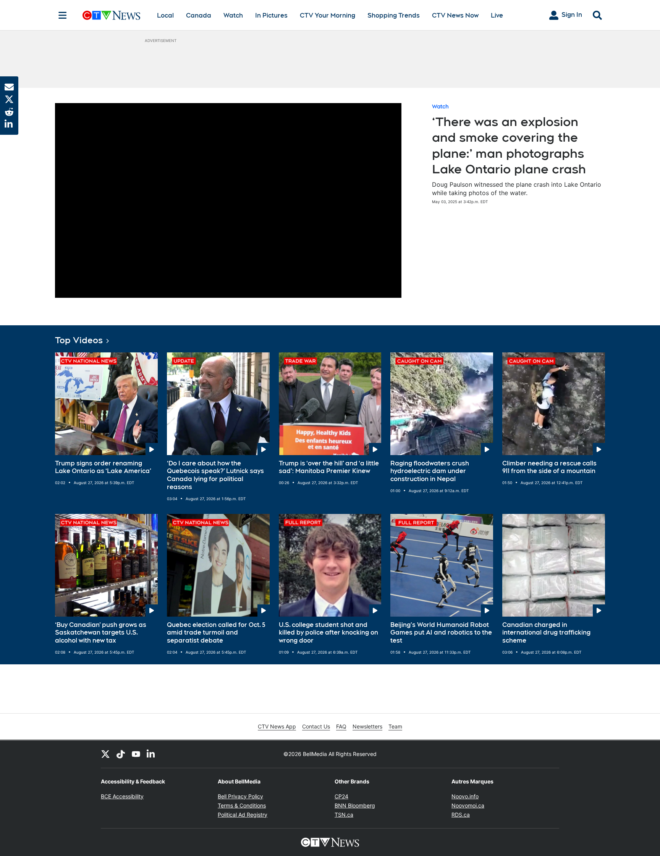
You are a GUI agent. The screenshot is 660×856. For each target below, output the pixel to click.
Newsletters (367, 726)
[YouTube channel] (136, 754)
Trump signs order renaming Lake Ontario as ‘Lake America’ (103, 467)
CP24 (341, 796)
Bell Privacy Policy (240, 796)
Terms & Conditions (242, 805)
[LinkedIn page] (151, 754)
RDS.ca (460, 814)
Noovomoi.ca (467, 805)
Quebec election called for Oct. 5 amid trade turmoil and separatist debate (216, 632)
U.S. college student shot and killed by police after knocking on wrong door (328, 632)
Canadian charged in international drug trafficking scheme (546, 632)
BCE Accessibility (122, 796)
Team (395, 726)
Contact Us (316, 726)
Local (165, 15)
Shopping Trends (393, 15)
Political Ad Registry (242, 814)
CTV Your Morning (327, 15)
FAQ (341, 726)
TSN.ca (344, 814)
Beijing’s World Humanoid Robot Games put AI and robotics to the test (441, 632)
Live (497, 15)
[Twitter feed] (105, 754)
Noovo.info (465, 796)
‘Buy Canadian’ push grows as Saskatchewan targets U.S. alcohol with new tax (100, 632)
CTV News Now (455, 15)
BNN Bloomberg (355, 805)
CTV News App (277, 726)
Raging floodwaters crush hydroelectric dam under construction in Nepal (429, 471)
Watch (233, 15)
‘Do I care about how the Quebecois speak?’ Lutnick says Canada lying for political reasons (215, 475)
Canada (198, 15)
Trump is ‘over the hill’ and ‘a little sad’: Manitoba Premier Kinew (329, 467)
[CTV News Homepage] (111, 15)
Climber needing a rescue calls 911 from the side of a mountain (549, 467)
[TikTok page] (120, 754)
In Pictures (271, 15)
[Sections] (62, 15)
